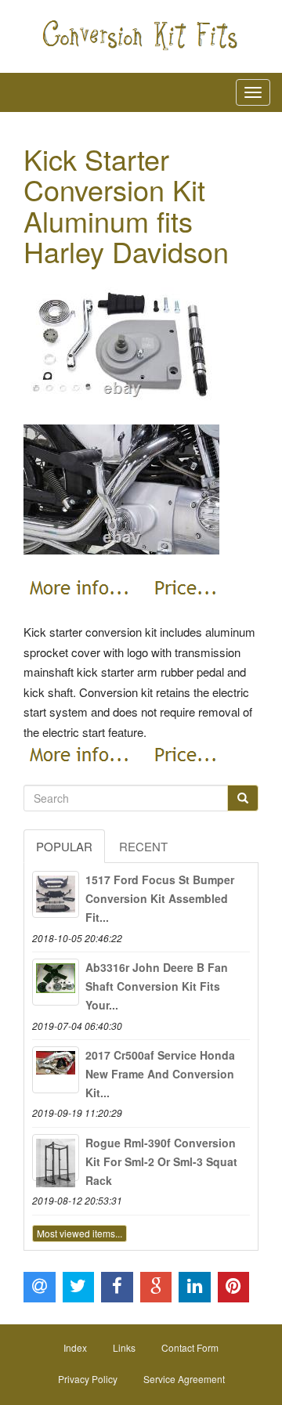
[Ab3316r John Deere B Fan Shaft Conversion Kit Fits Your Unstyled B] (55, 982)
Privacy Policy (88, 1378)
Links (124, 1347)
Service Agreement (184, 1378)
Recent (143, 846)
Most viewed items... (79, 1233)
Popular (64, 846)
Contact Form (190, 1347)
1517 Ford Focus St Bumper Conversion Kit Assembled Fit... (159, 898)
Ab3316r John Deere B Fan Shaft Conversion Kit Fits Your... (156, 986)
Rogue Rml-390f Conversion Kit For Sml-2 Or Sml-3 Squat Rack (161, 1161)
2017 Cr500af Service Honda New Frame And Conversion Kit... (160, 1073)
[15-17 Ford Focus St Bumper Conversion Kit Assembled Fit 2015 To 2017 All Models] (55, 894)
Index (75, 1347)
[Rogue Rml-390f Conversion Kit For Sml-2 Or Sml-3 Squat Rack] (55, 1157)
